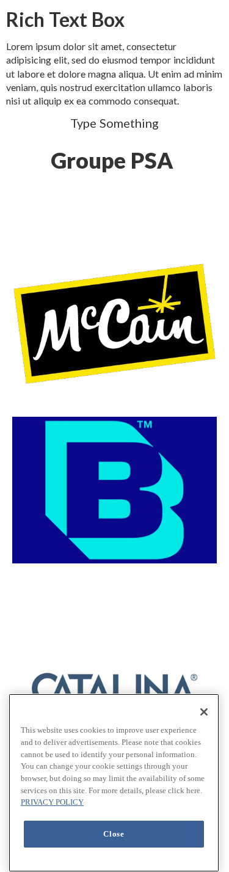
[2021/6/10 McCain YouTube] (114, 323)
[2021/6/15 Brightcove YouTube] (114, 490)
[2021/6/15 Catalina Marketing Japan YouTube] (114, 688)
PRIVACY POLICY (52, 802)
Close (113, 833)
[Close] (204, 711)
